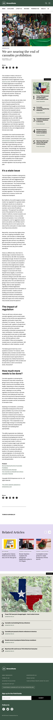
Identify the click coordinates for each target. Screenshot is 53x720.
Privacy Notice (30, 678)
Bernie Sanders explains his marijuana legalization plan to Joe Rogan (25, 557)
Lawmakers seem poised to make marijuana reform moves (42, 556)
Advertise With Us (31, 675)
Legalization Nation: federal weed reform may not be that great (9, 555)
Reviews (26, 8)
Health (43, 8)
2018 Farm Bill (6, 81)
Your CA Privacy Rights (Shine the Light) (37, 680)
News (3, 8)
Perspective (35, 8)
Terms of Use (5, 678)
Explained (10, 8)
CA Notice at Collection (8, 680)
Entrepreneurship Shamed (9, 469)
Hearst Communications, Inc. (11, 715)
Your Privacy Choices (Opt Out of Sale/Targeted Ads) (18, 687)
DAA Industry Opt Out (8, 683)
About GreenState (7, 675)
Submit (41, 698)
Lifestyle (19, 8)
